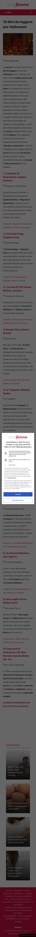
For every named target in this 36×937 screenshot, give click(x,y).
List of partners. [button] (12, 478)
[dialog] (18, 468)
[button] (18, 465)
